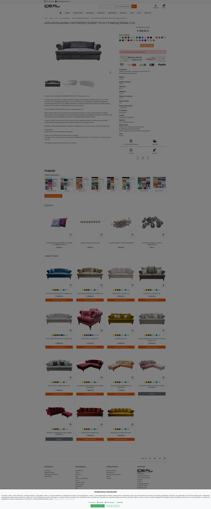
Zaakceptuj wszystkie (97, 506)
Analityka (100, 502)
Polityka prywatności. (59, 499)
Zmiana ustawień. (70, 499)
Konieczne (92, 502)
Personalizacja (110, 502)
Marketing (120, 502)
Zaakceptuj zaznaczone (113, 506)
